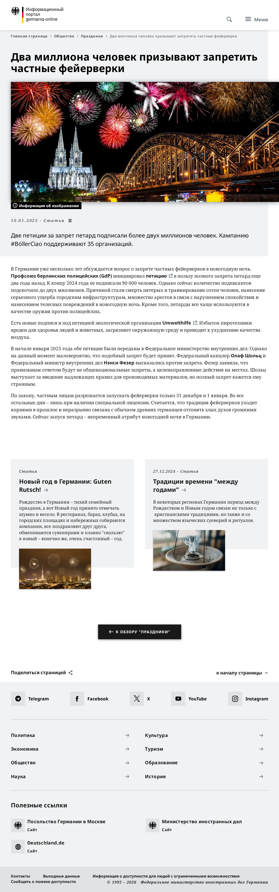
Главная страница (29, 36)
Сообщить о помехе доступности (43, 881)
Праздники (92, 36)
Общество (64, 36)
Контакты (20, 876)
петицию (156, 276)
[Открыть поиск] (227, 16)
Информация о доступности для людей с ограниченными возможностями (166, 876)
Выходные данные (61, 876)
